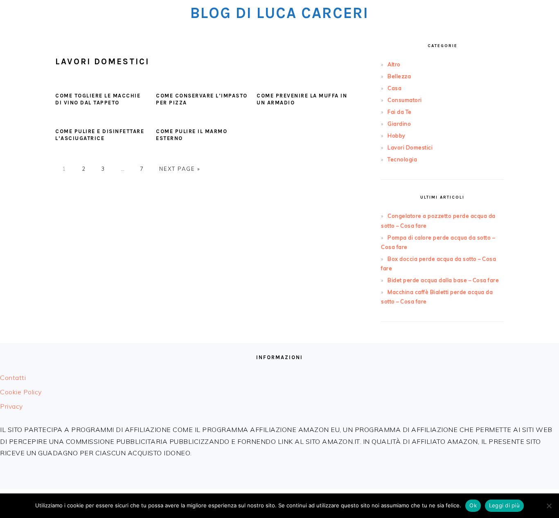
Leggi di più (504, 505)
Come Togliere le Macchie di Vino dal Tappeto (97, 99)
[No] (549, 506)
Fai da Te (400, 112)
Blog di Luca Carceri (279, 13)
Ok (473, 505)
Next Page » (179, 168)
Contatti (13, 377)
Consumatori (405, 100)
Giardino (399, 123)
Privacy (11, 406)
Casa (394, 88)
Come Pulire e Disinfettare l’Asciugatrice (99, 134)
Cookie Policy (21, 392)
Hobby (397, 135)
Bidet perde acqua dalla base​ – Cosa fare (443, 280)
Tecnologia (402, 159)
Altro (394, 64)
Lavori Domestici (410, 147)
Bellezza (399, 76)
